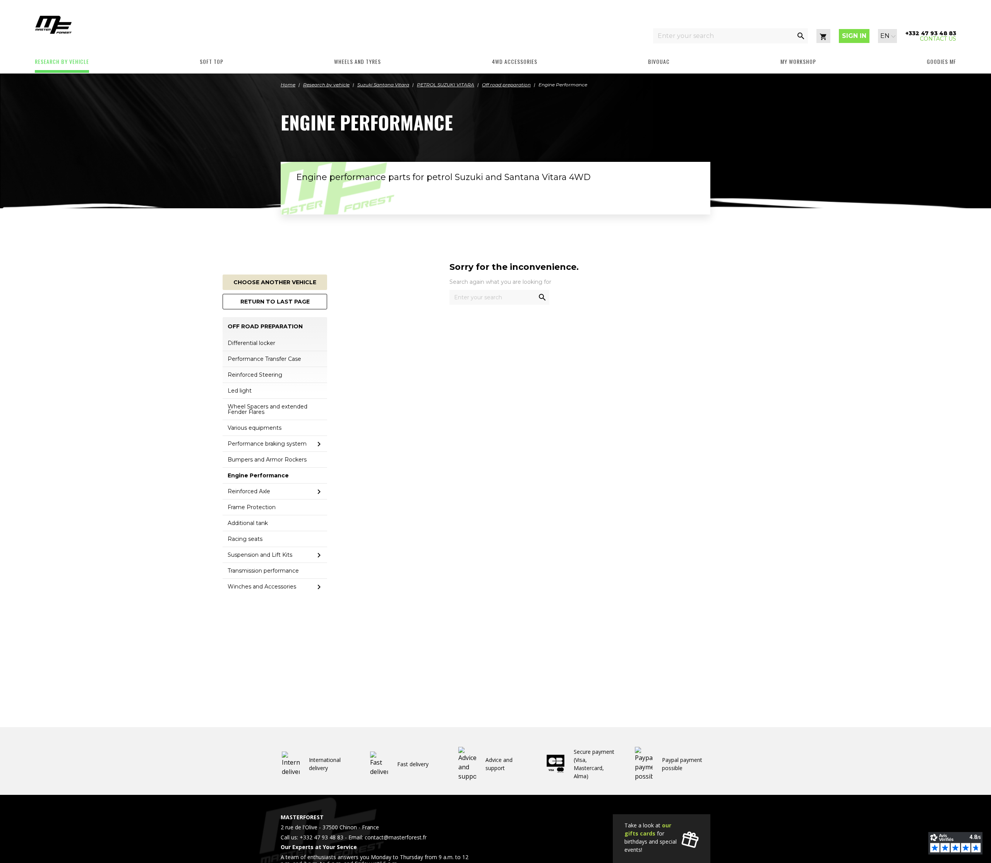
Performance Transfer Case (264, 358)
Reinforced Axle (249, 491)
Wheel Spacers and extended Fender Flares (267, 409)
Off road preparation (265, 326)
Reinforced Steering (255, 374)
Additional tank (248, 523)
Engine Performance (258, 475)
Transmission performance (263, 570)
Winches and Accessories (262, 586)
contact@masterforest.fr (396, 837)
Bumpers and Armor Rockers (267, 459)
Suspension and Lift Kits (260, 554)
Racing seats (245, 538)
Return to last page (275, 301)
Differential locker (251, 343)
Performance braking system (267, 443)
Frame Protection (252, 507)
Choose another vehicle (274, 282)
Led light (240, 390)
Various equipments (254, 427)
